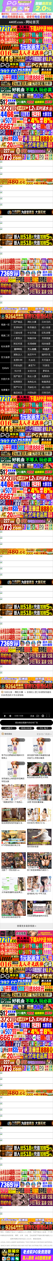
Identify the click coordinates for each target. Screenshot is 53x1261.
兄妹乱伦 (32, 387)
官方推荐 (5, 357)
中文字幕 (32, 333)
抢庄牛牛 (32, 354)
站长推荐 (5, 346)
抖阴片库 (5, 379)
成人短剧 (46, 387)
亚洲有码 (18, 327)
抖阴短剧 (32, 392)
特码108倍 (26, 728)
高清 (32, 716)
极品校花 (18, 392)
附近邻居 (18, 344)
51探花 (46, 365)
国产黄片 (18, 376)
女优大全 (32, 371)
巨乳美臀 (46, 333)
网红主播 (32, 322)
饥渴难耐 (32, 344)
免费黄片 (46, 376)
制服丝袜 (32, 338)
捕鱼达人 (18, 354)
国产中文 (18, 387)
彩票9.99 (18, 360)
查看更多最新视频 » (26, 926)
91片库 (18, 371)
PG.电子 (44, 728)
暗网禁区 (18, 382)
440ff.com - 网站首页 (24, 22)
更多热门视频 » (44, 734)
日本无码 (46, 322)
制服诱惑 (46, 382)
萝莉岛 (46, 371)
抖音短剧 (18, 365)
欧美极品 (32, 327)
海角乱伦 (32, 382)
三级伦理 (18, 333)
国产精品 (18, 322)
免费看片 (5, 390)
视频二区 (5, 335)
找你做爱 (46, 344)
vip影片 (9, 728)
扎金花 (32, 360)
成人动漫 (46, 327)
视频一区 (5, 324)
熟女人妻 (32, 376)
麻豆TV (32, 365)
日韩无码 (46, 392)
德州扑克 (46, 354)
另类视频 (46, 338)
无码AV (5, 368)
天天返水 (46, 360)
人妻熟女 (18, 338)
